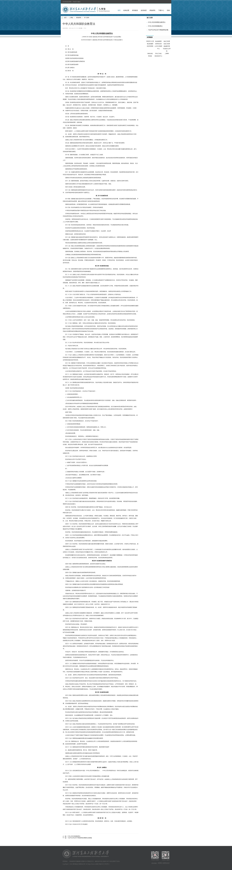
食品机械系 (150, 43)
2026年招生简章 (67, 1)
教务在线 (150, 53)
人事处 (71, 17)
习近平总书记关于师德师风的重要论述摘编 (80, 838)
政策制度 (144, 10)
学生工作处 (158, 53)
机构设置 (126, 10)
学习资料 (86, 17)
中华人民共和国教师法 (74, 836)
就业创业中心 (158, 56)
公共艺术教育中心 (158, 47)
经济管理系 (150, 46)
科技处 (150, 56)
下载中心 (161, 10)
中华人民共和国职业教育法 (156, 22)
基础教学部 (167, 46)
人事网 (167, 53)
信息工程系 (167, 43)
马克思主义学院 (167, 50)
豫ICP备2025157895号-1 (103, 864)
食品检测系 (158, 41)
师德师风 (152, 10)
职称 (168, 10)
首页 (119, 10)
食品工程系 (167, 41)
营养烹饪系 (158, 43)
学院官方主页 (150, 41)
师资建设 (135, 10)
